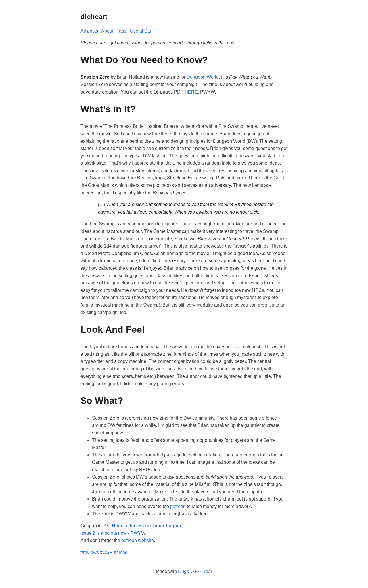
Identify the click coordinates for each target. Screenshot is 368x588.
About (107, 30)
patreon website (137, 540)
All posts (89, 30)
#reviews (89, 552)
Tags (121, 30)
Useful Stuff (142, 30)
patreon (178, 506)
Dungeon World (203, 77)
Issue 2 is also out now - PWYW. (113, 533)
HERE (191, 92)
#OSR (106, 552)
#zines (120, 552)
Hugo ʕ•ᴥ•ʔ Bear (195, 571)
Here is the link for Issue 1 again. (147, 525)
